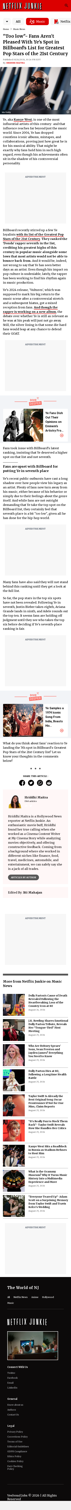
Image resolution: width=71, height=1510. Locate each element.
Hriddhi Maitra (15, 63)
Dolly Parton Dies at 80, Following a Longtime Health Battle (47, 1165)
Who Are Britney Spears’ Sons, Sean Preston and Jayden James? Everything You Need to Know (45, 1142)
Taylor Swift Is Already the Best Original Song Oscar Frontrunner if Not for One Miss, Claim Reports (46, 1192)
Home (6, 29)
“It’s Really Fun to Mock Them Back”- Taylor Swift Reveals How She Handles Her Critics (48, 1216)
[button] (69, 112)
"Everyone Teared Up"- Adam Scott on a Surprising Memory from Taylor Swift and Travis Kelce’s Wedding (48, 1293)
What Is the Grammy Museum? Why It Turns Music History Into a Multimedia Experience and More (47, 1268)
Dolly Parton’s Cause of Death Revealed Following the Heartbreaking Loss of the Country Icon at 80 (47, 1092)
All (18, 21)
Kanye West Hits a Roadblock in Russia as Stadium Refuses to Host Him (47, 1241)
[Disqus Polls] (35, 946)
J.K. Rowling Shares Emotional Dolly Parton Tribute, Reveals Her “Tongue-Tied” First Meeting (48, 1117)
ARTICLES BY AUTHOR (23, 877)
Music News (19, 29)
